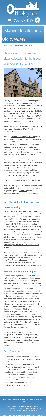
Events (23, 401)
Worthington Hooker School (24, 175)
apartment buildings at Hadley (23, 137)
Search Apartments (13, 399)
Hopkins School (30, 178)
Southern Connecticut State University (19, 116)
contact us (23, 191)
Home (5, 45)
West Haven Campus (20, 278)
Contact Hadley (38, 399)
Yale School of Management (18, 219)
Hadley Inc (23, 9)
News (11, 45)
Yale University (24, 111)
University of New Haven (17, 113)
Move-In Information (26, 399)
